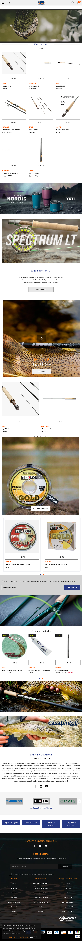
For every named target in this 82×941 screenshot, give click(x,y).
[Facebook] (35, 786)
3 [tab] (40, 437)
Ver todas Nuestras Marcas (41, 808)
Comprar (41, 371)
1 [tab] (34, 437)
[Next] (79, 801)
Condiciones (49, 874)
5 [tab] (45, 437)
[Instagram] (41, 786)
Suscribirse (72, 587)
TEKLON (8, 562)
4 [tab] (43, 437)
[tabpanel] (20, 407)
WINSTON (32, 84)
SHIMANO (5, 127)
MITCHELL (5, 171)
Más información (40, 509)
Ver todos (41, 48)
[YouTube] (46, 786)
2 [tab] (37, 437)
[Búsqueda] (9, 2)
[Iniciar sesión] (72, 2)
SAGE (4, 84)
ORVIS (58, 127)
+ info (14, 79)
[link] (41, 731)
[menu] (3, 2)
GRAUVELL (33, 668)
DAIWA (31, 171)
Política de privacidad (39, 874)
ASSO (4, 668)
